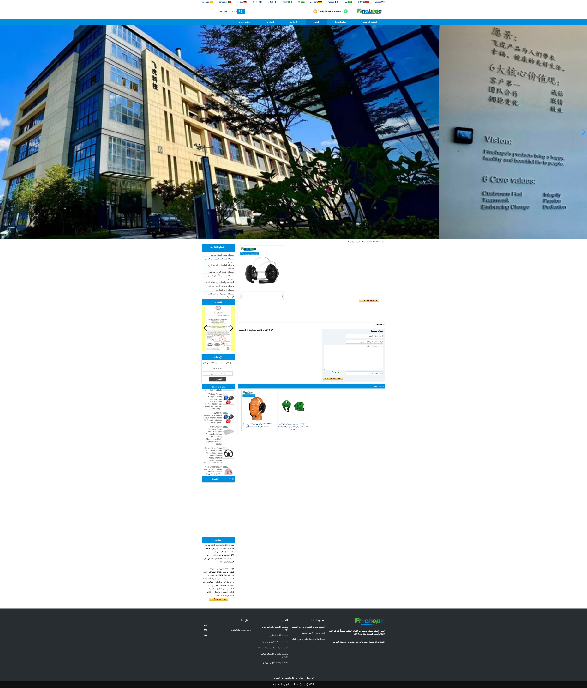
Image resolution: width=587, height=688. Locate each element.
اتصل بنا (270, 22)
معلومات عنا (340, 22)
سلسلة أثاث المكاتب (225, 290)
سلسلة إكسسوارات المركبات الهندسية (221, 295)
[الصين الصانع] (228, 466)
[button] (296, 236)
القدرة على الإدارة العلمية (313, 633)
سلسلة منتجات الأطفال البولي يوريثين (221, 277)
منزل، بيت (381, 241)
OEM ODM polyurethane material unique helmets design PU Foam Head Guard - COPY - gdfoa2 (212, 399)
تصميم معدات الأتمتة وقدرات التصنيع (308, 627)
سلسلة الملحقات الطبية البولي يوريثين (220, 266)
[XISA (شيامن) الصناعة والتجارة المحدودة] (369, 11)
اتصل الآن (218, 599)
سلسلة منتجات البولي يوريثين (221, 286)
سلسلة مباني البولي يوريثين (222, 255)
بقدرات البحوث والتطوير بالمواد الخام (308, 639)
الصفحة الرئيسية (370, 22)
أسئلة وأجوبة (244, 22)
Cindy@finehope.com (329, 11)
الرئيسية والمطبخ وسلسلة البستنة (219, 282)
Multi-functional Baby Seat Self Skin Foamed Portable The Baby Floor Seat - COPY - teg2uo (212, 453)
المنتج (316, 22)
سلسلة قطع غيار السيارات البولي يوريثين (219, 260)
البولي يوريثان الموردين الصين (289, 678)
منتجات (351, 641)
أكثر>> (231, 479)
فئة (374, 241)
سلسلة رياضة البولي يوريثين (360, 241)
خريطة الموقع (339, 641)
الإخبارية (293, 22)
